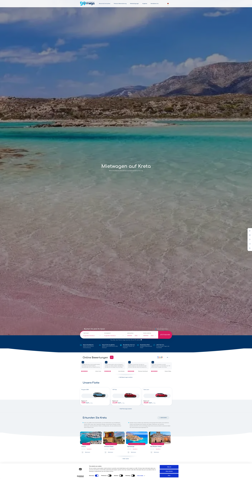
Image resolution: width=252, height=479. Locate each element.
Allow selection (169, 471)
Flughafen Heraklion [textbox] (89, 335)
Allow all (169, 466)
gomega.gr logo (87, 3)
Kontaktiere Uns (154, 3)
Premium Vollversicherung (120, 3)
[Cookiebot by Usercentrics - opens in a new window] (80, 476)
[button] (167, 357)
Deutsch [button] (168, 3)
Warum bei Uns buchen (104, 3)
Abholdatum (130, 333)
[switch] (109, 476)
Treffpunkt (86, 333)
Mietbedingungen (134, 3)
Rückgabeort (107, 333)
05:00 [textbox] (136, 335)
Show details (140, 475)
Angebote (144, 3)
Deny (169, 475)
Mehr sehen (164, 417)
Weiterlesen (87, 452)
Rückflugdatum (147, 333)
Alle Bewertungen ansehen (126, 377)
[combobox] (92, 336)
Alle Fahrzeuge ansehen (126, 408)
